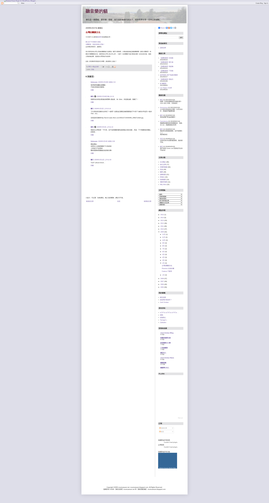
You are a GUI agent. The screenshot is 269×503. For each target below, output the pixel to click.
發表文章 (164, 428)
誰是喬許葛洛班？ (166, 300)
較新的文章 (90, 201)
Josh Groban (164, 302)
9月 (163, 243)
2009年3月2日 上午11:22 (105, 127)
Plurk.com (180, 418)
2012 (162, 223)
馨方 (92, 108)
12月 (164, 234)
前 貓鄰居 (163, 83)
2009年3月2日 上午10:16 (102, 108)
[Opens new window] (20, 1)
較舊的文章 (147, 201)
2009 (162, 232)
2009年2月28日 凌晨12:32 (107, 82)
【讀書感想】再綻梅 (166, 66)
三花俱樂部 (164, 348)
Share (162, 28)
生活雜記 (163, 162)
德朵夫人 (163, 353)
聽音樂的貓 (97, 11)
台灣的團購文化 (167, 265)
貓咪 (161, 172)
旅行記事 (163, 164)
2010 (162, 229)
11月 (164, 237)
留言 (162, 431)
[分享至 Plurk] (115, 67)
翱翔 (161, 315)
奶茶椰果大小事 (165, 343)
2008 (162, 278)
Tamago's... (164, 320)
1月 (163, 275)
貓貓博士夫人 (164, 367)
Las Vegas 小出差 (166, 88)
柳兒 (92, 96)
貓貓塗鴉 (163, 363)
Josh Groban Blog (166, 333)
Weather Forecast (163, 467)
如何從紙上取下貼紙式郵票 (169, 75)
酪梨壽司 (99, 37)
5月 (163, 254)
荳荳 (161, 139)
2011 (162, 226)
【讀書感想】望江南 (166, 62)
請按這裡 (163, 48)
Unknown (94, 82)
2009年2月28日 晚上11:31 (105, 96)
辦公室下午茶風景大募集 (93, 42)
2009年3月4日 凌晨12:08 (106, 141)
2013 (162, 220)
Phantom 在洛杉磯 (168, 268)
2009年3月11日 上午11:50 (102, 159)
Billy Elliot (163, 184)
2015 (162, 214)
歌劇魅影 (163, 179)
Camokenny (164, 121)
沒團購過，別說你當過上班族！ (95, 44)
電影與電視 (163, 182)
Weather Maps (172, 467)
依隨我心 (163, 317)
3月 (163, 260)
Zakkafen (163, 322)
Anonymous (164, 107)
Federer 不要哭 (167, 271)
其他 (92, 69)
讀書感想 (163, 174)
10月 (164, 240)
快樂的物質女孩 (165, 338)
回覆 (92, 90)
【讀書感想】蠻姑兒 (166, 79)
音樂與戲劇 (163, 167)
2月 (163, 263)
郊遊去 (162, 177)
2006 (162, 284)
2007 (162, 281)
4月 (163, 257)
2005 (162, 287)
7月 (163, 249)
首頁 (118, 201)
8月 (163, 246)
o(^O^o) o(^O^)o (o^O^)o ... (169, 312)
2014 (162, 217)
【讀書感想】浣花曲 (166, 58)
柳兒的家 (163, 297)
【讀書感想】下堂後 (166, 71)
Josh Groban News (167, 358)
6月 (163, 251)
